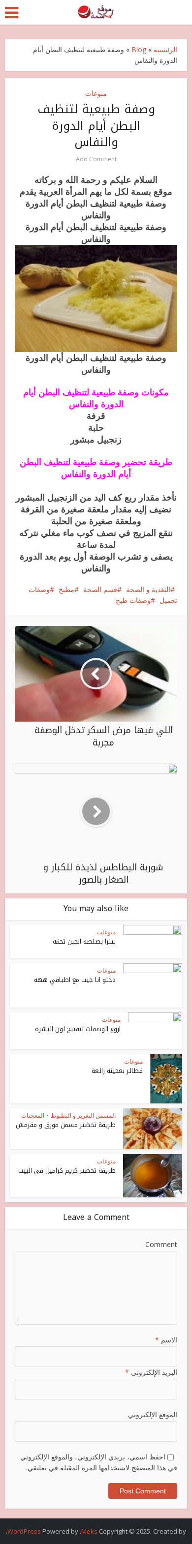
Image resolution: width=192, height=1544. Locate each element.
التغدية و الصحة (148, 589)
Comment (161, 1244)
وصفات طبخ (133, 600)
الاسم (166, 1339)
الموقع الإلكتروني (152, 1414)
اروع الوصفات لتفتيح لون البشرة (78, 1029)
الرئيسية (165, 49)
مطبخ (66, 589)
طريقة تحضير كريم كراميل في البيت (67, 1170)
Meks (89, 1531)
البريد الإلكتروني (151, 1372)
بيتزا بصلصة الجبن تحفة (84, 941)
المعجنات (32, 1115)
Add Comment (96, 159)
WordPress (24, 1531)
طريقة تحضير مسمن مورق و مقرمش (66, 1125)
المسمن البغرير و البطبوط (83, 1115)
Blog (138, 49)
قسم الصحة (100, 589)
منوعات (96, 93)
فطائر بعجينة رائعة (117, 1071)
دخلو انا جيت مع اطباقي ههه (75, 980)
